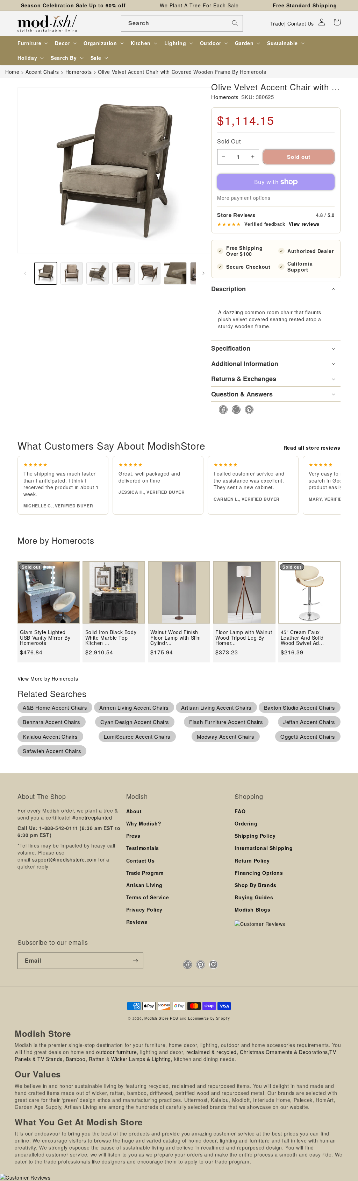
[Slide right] (203, 273)
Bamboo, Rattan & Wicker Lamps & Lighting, (119, 1058)
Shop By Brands (255, 884)
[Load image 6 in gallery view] (175, 273)
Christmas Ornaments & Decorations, (284, 1051)
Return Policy (252, 860)
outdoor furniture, (117, 1051)
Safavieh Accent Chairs (52, 750)
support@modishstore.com (64, 859)
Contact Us (300, 23)
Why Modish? (144, 823)
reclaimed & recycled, (212, 1051)
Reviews (137, 921)
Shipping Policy (255, 835)
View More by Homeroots (47, 678)
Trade (277, 23)
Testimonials (142, 847)
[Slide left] (25, 273)
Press (133, 835)
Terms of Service (147, 897)
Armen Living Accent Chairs (134, 707)
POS (174, 1018)
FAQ (240, 811)
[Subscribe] (135, 960)
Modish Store (156, 1018)
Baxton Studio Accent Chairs (299, 707)
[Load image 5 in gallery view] (149, 273)
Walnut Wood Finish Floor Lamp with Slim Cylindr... (175, 638)
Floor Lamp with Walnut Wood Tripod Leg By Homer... (243, 638)
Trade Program (145, 872)
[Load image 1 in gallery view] (46, 273)
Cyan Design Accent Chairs (134, 721)
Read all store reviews (312, 447)
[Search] (235, 23)
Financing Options (259, 872)
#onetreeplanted (92, 817)
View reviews (304, 224)
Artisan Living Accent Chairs (216, 707)
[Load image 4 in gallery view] (123, 273)
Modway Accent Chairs (226, 736)
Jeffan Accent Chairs (309, 721)
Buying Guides (254, 897)
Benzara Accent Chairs (51, 721)
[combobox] (182, 23)
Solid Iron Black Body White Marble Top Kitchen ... (111, 638)
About (134, 811)
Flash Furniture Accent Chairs (226, 721)
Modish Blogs (252, 909)
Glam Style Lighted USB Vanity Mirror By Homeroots (45, 638)
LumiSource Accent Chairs (137, 736)
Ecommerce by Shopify (209, 1018)
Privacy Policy (144, 909)
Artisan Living (144, 884)
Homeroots (224, 96)
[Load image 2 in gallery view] (71, 273)
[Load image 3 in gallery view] (97, 273)
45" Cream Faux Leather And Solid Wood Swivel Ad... (302, 638)
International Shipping (264, 847)
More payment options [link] (243, 197)
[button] (337, 22)
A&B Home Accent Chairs (55, 707)
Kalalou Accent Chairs (50, 736)
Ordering (246, 823)
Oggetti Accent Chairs (307, 736)
